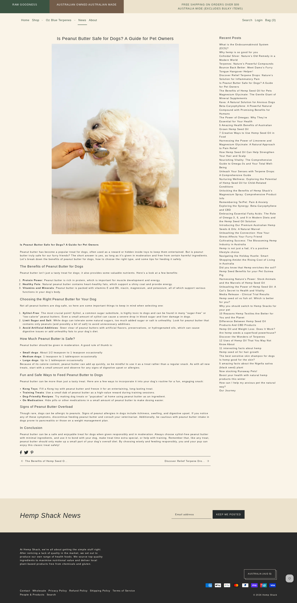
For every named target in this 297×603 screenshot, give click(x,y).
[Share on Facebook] (21, 452)
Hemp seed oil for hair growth (239, 352)
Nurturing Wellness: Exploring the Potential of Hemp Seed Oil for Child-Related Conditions (248, 183)
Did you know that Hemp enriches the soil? (247, 267)
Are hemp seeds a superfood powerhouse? (247, 332)
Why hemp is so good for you (238, 52)
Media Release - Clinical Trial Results (244, 294)
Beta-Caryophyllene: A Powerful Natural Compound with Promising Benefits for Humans (245, 110)
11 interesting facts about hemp (240, 348)
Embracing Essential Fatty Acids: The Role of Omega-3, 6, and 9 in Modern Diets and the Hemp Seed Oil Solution (247, 217)
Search (51, 594)
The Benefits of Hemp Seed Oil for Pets (245, 90)
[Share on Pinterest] (32, 452)
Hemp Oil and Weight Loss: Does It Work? (247, 329)
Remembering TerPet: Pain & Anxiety (243, 202)
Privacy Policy (57, 590)
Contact (25, 590)
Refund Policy (78, 590)
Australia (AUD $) (260, 574)
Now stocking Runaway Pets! (238, 371)
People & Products (32, 594)
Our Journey (227, 390)
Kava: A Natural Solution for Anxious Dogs (247, 102)
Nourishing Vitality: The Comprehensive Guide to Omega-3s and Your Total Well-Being (246, 163)
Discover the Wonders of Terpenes (242, 336)
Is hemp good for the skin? (237, 359)
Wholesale (39, 590)
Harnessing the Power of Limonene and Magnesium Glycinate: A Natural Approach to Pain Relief (247, 144)
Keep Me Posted (228, 514)
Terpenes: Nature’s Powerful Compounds (246, 63)
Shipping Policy (100, 590)
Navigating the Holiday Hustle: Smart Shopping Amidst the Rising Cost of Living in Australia (247, 259)
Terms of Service (124, 590)
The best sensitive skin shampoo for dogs (247, 355)
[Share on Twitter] (26, 452)
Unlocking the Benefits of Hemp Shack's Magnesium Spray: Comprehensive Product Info (248, 194)
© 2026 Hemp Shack (265, 595)
